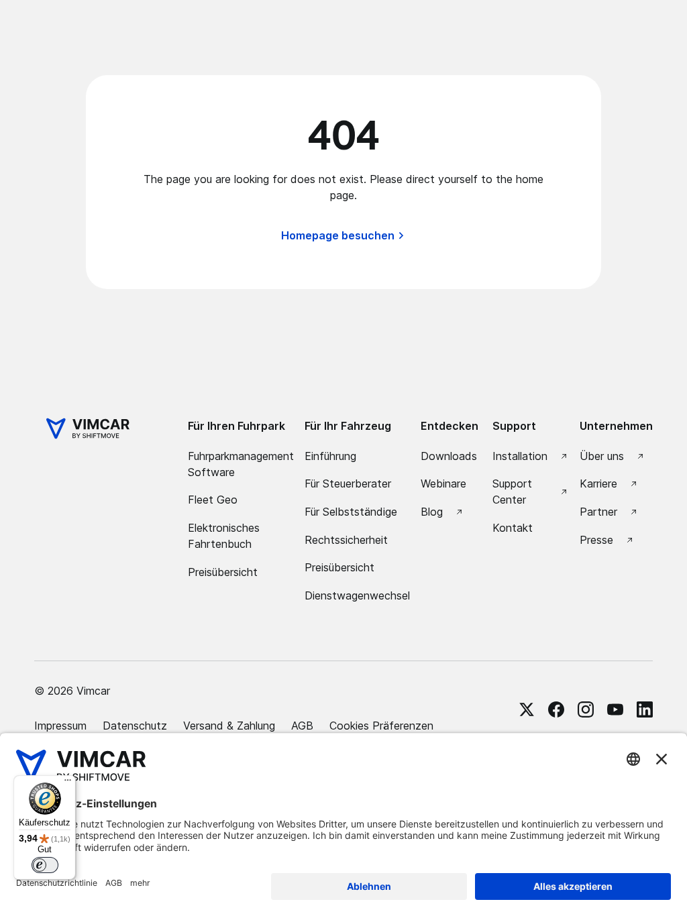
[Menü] (68, 783)
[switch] (45, 865)
